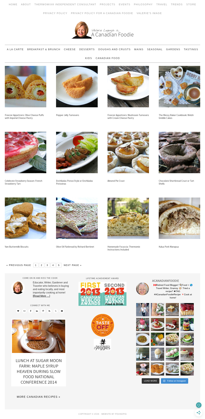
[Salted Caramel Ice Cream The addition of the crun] (157, 354)
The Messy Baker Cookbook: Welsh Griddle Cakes (176, 116)
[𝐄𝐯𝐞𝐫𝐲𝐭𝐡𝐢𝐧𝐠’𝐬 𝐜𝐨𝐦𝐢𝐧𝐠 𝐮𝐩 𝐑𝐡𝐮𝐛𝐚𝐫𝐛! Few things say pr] (172, 354)
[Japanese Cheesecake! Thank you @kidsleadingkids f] (187, 354)
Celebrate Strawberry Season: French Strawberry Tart (23, 182)
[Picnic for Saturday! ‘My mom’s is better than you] (172, 339)
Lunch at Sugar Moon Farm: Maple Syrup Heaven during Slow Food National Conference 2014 (39, 371)
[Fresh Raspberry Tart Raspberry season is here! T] (187, 309)
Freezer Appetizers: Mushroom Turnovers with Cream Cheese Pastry (128, 116)
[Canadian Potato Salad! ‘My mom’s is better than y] (187, 369)
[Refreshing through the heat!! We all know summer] (187, 324)
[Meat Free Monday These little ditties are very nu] (157, 369)
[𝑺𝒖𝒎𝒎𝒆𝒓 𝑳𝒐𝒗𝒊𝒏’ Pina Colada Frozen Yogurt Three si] (157, 339)
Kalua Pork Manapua (169, 246)
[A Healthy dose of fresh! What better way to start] (142, 354)
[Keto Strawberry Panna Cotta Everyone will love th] (142, 369)
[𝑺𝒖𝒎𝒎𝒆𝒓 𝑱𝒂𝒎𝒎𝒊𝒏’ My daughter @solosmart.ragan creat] (172, 324)
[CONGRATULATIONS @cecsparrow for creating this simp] (172, 309)
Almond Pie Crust (116, 180)
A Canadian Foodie (102, 31)
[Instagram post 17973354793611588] (157, 309)
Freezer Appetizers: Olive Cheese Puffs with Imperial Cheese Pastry (24, 116)
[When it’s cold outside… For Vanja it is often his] (142, 339)
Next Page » (73, 265)
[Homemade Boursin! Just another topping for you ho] (172, 369)
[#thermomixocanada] (157, 324)
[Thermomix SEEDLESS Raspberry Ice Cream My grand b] (142, 324)
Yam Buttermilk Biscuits (17, 246)
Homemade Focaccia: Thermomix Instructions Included (123, 248)
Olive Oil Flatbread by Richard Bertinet (75, 246)
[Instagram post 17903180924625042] (142, 309)
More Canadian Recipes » (38, 396)
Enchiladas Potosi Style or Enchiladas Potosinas (74, 182)
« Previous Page (18, 265)
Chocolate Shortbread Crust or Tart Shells (176, 182)
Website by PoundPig (114, 414)
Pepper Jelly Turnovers (67, 115)
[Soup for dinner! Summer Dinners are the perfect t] (187, 339)
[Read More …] (41, 296)
